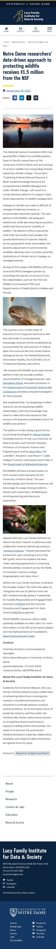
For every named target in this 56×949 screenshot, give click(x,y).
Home (6, 31)
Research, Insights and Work (32, 753)
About (9, 783)
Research (11, 799)
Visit (12, 937)
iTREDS (20, 604)
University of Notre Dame (28, 4)
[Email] (35, 97)
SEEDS (17, 612)
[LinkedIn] (21, 97)
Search (35, 31)
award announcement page (18, 636)
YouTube (40, 933)
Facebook (41, 923)
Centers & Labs (14, 807)
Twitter (9, 880)
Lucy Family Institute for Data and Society (28, 16)
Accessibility (16, 940)
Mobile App (15, 926)
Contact (21, 31)
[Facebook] (14, 97)
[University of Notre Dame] (28, 912)
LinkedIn (10, 887)
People (9, 791)
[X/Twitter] (28, 97)
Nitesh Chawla (41, 434)
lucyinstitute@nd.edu (13, 874)
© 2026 (6, 893)
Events (13, 933)
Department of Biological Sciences (27, 464)
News (13, 930)
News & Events (18, 42)
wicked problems (14, 550)
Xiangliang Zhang (13, 383)
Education (11, 814)
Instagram (11, 883)
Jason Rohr (35, 451)
